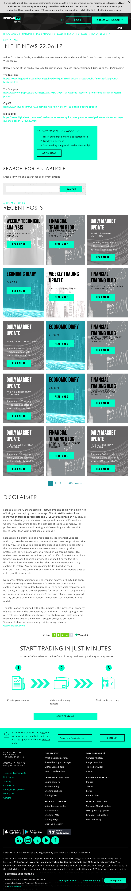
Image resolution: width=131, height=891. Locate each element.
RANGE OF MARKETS (98, 777)
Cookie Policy (14, 887)
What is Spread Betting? (56, 757)
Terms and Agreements (14, 772)
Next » (78, 483)
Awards (90, 771)
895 (71, 483)
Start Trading (65, 716)
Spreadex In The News (65, 34)
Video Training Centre (55, 805)
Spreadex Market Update (98, 805)
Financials (26, 34)
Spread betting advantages (58, 762)
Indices (89, 781)
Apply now (49, 153)
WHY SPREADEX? (95, 753)
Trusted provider (94, 766)
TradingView (51, 795)
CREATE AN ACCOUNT (110, 20)
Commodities (93, 795)
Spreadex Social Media (14, 789)
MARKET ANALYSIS (96, 801)
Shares (89, 786)
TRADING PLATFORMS (57, 777)
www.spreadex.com (14, 625)
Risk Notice (8, 777)
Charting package (53, 790)
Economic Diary (94, 819)
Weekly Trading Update (97, 810)
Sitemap (7, 781)
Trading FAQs (51, 819)
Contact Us (8, 785)
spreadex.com (10, 34)
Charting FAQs (52, 814)
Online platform (52, 781)
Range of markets (95, 762)
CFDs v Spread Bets (54, 766)
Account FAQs (51, 810)
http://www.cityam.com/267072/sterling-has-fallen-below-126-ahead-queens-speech (50, 106)
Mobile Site (8, 793)
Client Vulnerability (54, 823)
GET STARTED (52, 753)
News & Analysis (43, 34)
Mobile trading (52, 786)
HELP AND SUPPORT (56, 801)
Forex (89, 790)
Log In (78, 20)
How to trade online (55, 771)
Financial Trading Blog (97, 814)
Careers (7, 797)
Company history (94, 757)
